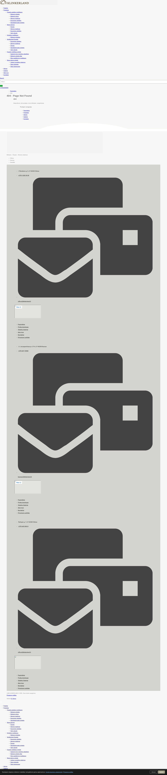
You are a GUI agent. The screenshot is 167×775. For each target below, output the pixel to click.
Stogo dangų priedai (12, 60)
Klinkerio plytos (14, 16)
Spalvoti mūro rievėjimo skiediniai (19, 54)
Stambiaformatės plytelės (17, 22)
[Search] (1, 86)
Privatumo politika (11, 695)
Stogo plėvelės (14, 64)
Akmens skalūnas (15, 18)
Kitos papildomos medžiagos (18, 58)
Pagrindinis (26, 110)
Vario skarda (13, 33)
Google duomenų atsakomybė (54, 772)
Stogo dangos (11, 24)
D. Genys (13, 698)
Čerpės (12, 27)
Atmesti (154, 772)
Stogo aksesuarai (15, 66)
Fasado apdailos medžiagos (14, 12)
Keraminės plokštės (15, 20)
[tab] (85, 158)
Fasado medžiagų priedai (14, 52)
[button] (2, 78)
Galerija (5, 70)
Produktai (6, 10)
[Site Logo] (28, 4)
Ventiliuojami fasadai (12, 39)
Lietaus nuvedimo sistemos (17, 62)
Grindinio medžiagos (12, 35)
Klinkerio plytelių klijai (16, 56)
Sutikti (161, 772)
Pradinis (5, 8)
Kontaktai (6, 75)
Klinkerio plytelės (15, 14)
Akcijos (5, 68)
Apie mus (6, 72)
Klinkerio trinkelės (15, 37)
